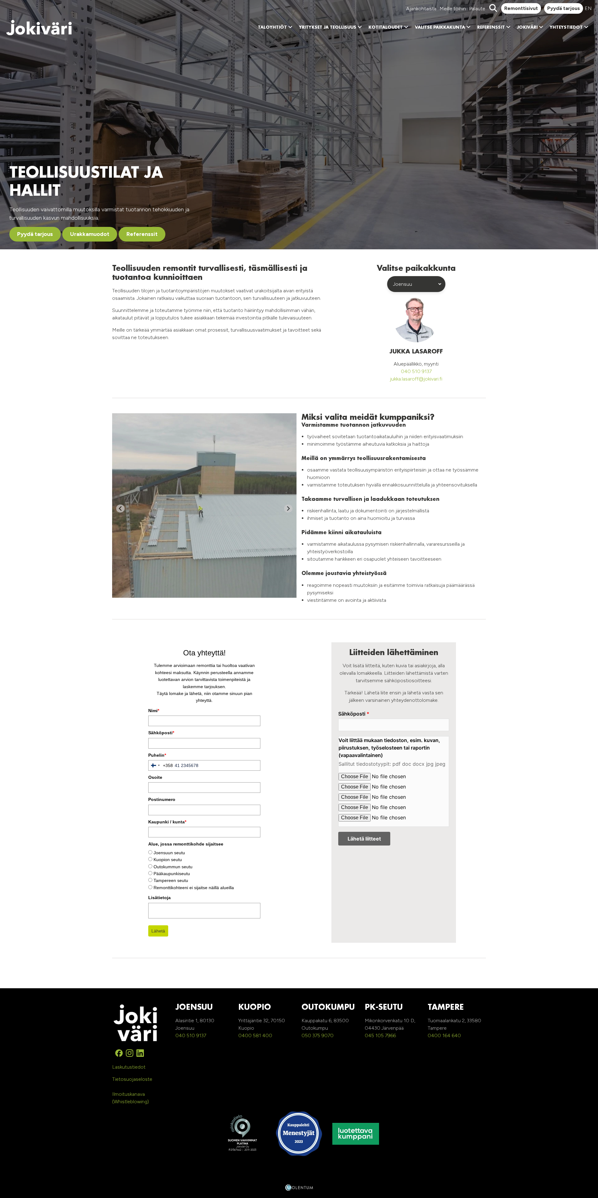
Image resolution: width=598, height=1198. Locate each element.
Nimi (153, 710)
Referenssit (491, 27)
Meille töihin (452, 9)
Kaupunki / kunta (167, 821)
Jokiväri (527, 27)
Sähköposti (161, 732)
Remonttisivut (521, 8)
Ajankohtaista (421, 9)
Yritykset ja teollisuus (327, 27)
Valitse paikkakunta (440, 27)
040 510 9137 (416, 371)
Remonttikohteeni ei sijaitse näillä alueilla (194, 887)
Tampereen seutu (171, 880)
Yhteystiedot (566, 27)
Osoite (155, 777)
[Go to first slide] (288, 508)
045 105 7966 (380, 1035)
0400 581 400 (255, 1035)
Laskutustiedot (128, 1067)
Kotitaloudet (385, 27)
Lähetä (158, 930)
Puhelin (157, 755)
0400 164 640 (444, 1035)
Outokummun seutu (173, 866)
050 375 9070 (317, 1035)
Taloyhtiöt (272, 27)
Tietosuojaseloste (132, 1079)
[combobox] (161, 765)
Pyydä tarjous (563, 8)
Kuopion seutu (168, 859)
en (588, 8)
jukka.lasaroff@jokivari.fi (416, 379)
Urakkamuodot (89, 234)
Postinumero (161, 799)
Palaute (477, 9)
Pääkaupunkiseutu (172, 873)
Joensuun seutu (169, 852)
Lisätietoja (159, 897)
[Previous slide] (120, 508)
